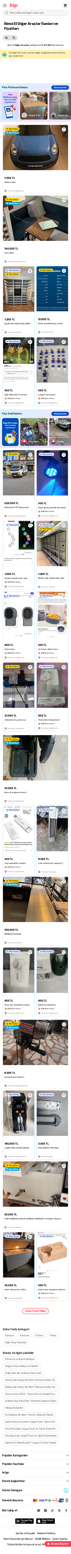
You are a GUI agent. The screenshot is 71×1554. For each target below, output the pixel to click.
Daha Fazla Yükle (35, 1311)
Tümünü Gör (60, 87)
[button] (5, 5)
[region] (36, 106)
